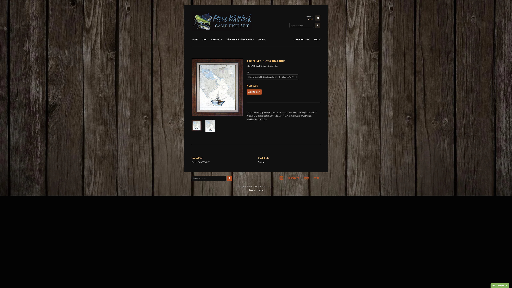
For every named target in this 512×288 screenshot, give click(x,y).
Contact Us (501, 286)
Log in (317, 39)
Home (195, 39)
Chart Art (216, 39)
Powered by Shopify (256, 190)
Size (249, 72)
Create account (301, 39)
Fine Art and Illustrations (240, 39)
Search (261, 162)
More (261, 39)
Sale (204, 39)
